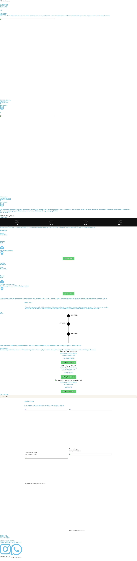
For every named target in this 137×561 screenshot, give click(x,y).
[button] (68, 362)
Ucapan (5, 396)
